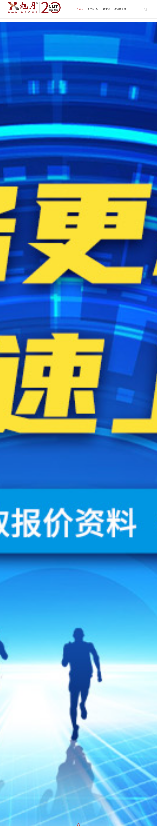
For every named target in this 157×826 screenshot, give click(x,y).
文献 (107, 9)
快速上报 (93, 9)
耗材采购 (121, 9)
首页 (80, 9)
